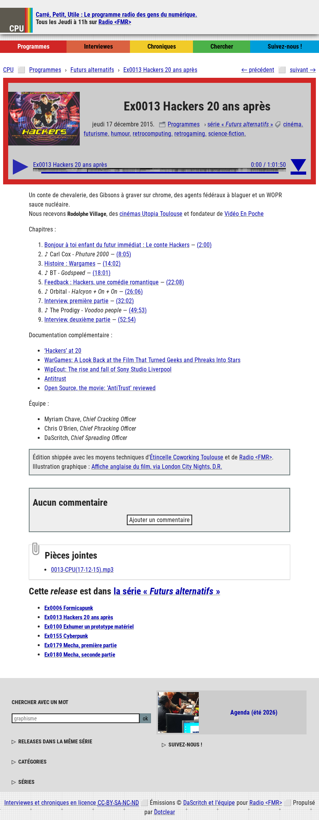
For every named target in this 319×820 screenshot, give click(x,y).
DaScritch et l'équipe (209, 802)
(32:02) (125, 301)
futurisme (96, 133)
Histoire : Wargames (69, 263)
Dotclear (164, 812)
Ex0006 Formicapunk (68, 607)
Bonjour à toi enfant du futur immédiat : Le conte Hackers (116, 245)
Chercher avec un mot (40, 702)
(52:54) (127, 319)
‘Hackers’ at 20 (62, 350)
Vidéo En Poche (244, 213)
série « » (240, 124)
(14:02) (112, 263)
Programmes (184, 124)
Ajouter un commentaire (159, 520)
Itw (98, 46)
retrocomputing (152, 133)
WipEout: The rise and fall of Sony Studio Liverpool (108, 369)
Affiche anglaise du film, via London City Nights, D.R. (156, 466)
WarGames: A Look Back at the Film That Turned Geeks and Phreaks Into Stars (142, 360)
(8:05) (123, 254)
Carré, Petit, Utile (116, 14)
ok (145, 718)
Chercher (221, 46)
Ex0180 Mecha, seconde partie (79, 654)
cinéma (292, 124)
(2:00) (204, 245)
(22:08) (175, 282)
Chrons (161, 46)
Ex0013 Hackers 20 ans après (78, 617)
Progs (33, 46)
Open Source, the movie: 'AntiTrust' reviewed (100, 388)
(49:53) (138, 310)
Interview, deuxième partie (77, 319)
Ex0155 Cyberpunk (66, 636)
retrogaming (189, 133)
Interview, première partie (76, 301)
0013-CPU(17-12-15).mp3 (82, 569)
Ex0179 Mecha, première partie (80, 645)
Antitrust (55, 378)
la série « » (167, 591)
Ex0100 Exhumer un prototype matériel (89, 626)
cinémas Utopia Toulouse (150, 213)
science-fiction (226, 133)
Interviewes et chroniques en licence (71, 802)
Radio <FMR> (114, 22)
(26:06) (134, 291)
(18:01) (101, 273)
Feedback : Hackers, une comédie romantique (101, 282)
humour (120, 133)
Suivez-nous (285, 46)
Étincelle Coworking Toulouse (186, 457)
